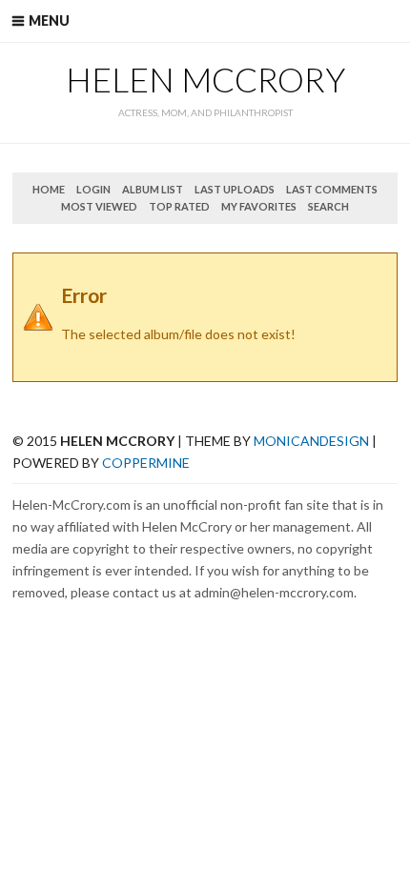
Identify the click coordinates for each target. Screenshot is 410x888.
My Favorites (259, 206)
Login (93, 189)
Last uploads (235, 189)
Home (48, 189)
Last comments (332, 189)
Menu (49, 20)
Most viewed (99, 206)
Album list (152, 189)
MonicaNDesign (311, 441)
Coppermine (146, 462)
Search (328, 206)
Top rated (179, 206)
